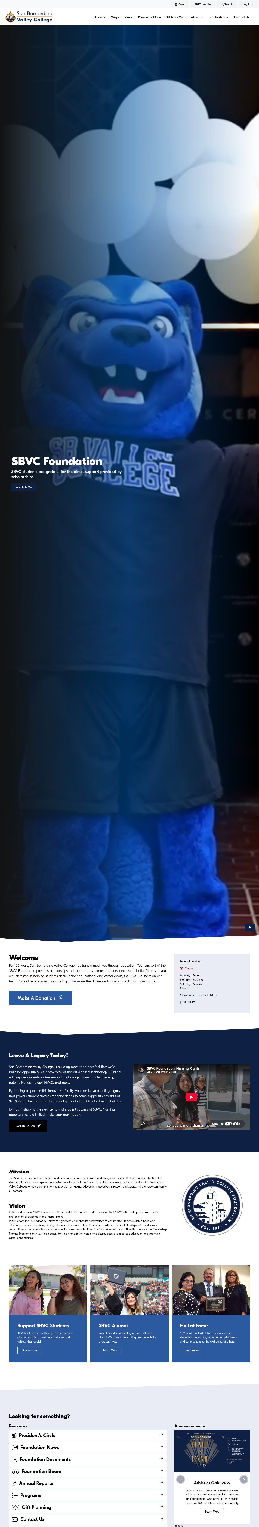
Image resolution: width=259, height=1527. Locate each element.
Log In (247, 4)
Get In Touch (26, 1126)
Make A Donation (38, 998)
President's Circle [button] (149, 17)
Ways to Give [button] (120, 17)
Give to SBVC (24, 487)
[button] (176, 1526)
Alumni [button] (195, 17)
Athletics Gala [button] (175, 17)
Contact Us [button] (241, 17)
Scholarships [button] (217, 17)
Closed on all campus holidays (198, 995)
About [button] (98, 17)
